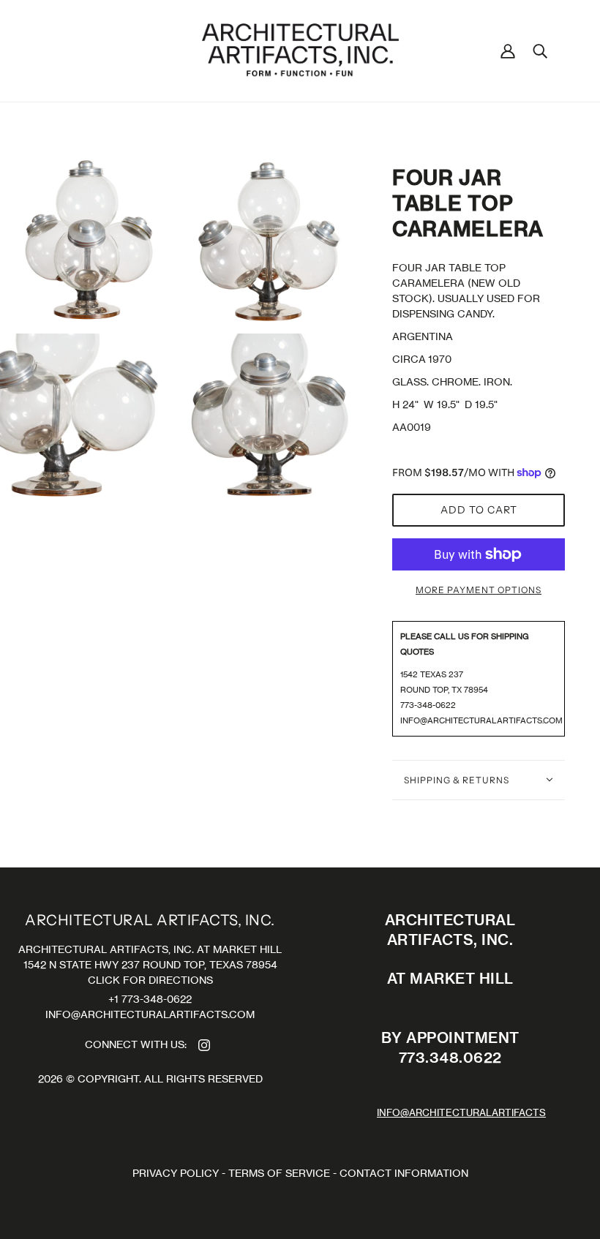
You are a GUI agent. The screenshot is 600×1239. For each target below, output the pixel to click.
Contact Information (404, 1173)
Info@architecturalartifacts (461, 1112)
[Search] (540, 50)
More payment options (478, 589)
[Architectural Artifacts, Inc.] (300, 49)
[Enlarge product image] (88, 240)
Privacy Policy (175, 1173)
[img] (204, 1044)
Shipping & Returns (456, 780)
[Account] (507, 50)
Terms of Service (279, 1173)
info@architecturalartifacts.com (481, 720)
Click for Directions (150, 980)
